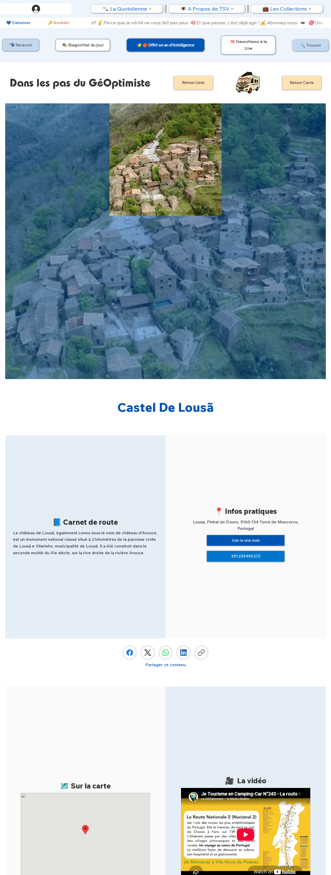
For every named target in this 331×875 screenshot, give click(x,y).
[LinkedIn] (183, 652)
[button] (21, 45)
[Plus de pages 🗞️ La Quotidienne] (150, 9)
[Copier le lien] (201, 652)
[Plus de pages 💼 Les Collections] (310, 9)
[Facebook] (129, 652)
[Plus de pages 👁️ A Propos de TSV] (232, 9)
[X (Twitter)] (147, 652)
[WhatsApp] (165, 652)
